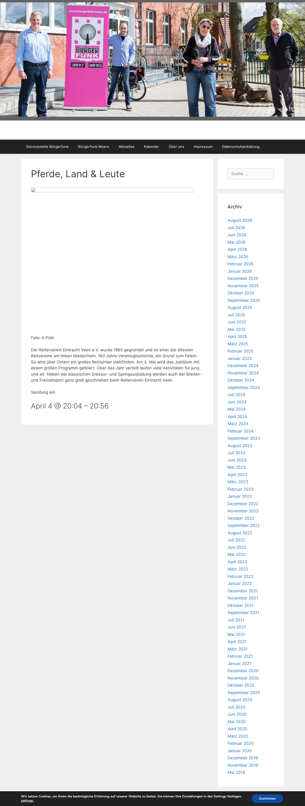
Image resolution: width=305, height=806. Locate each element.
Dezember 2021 (243, 591)
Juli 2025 (236, 314)
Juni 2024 (237, 402)
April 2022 (237, 561)
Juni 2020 (237, 714)
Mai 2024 (237, 409)
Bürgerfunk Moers (93, 146)
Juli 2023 (236, 452)
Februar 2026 (241, 264)
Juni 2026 (237, 234)
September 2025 (244, 300)
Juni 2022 (237, 547)
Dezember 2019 (243, 758)
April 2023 (237, 474)
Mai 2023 (237, 467)
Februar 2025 (240, 351)
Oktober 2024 (241, 380)
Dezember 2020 (243, 670)
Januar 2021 (239, 663)
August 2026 (240, 220)
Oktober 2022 (241, 518)
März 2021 (238, 649)
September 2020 (244, 692)
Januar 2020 (240, 750)
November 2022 (243, 511)
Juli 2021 (236, 620)
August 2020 (240, 699)
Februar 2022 (240, 576)
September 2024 (244, 387)
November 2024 (243, 373)
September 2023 (244, 438)
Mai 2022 (236, 554)
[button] (7, 59)
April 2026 (237, 249)
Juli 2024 (236, 394)
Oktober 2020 (241, 685)
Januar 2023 (240, 496)
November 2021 (243, 598)
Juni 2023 (237, 460)
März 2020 (238, 736)
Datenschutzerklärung (240, 146)
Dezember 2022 (243, 503)
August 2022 (240, 532)
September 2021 (243, 612)
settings (27, 801)
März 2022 (238, 569)
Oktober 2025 (241, 293)
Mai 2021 (236, 634)
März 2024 (238, 423)
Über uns (176, 146)
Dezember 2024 (243, 365)
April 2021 (237, 641)
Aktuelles (126, 146)
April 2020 (237, 728)
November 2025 (243, 285)
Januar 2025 (240, 358)
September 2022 (244, 525)
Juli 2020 (236, 707)
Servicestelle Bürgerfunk (47, 146)
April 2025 (237, 336)
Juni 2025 (237, 322)
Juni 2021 (237, 627)
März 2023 (238, 481)
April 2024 (237, 416)
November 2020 (243, 678)
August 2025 (240, 307)
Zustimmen (267, 798)
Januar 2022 (240, 583)
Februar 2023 (241, 489)
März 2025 (238, 344)
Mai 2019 (236, 772)
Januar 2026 (240, 271)
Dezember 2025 (243, 278)
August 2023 (240, 445)
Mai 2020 (237, 721)
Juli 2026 (236, 227)
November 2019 (243, 765)
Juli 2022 (236, 540)
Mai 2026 (237, 242)
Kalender (151, 146)
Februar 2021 (240, 656)
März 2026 (238, 256)
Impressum (203, 146)
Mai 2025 (236, 329)
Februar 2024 (241, 431)
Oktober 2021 (241, 605)
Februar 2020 (241, 743)
